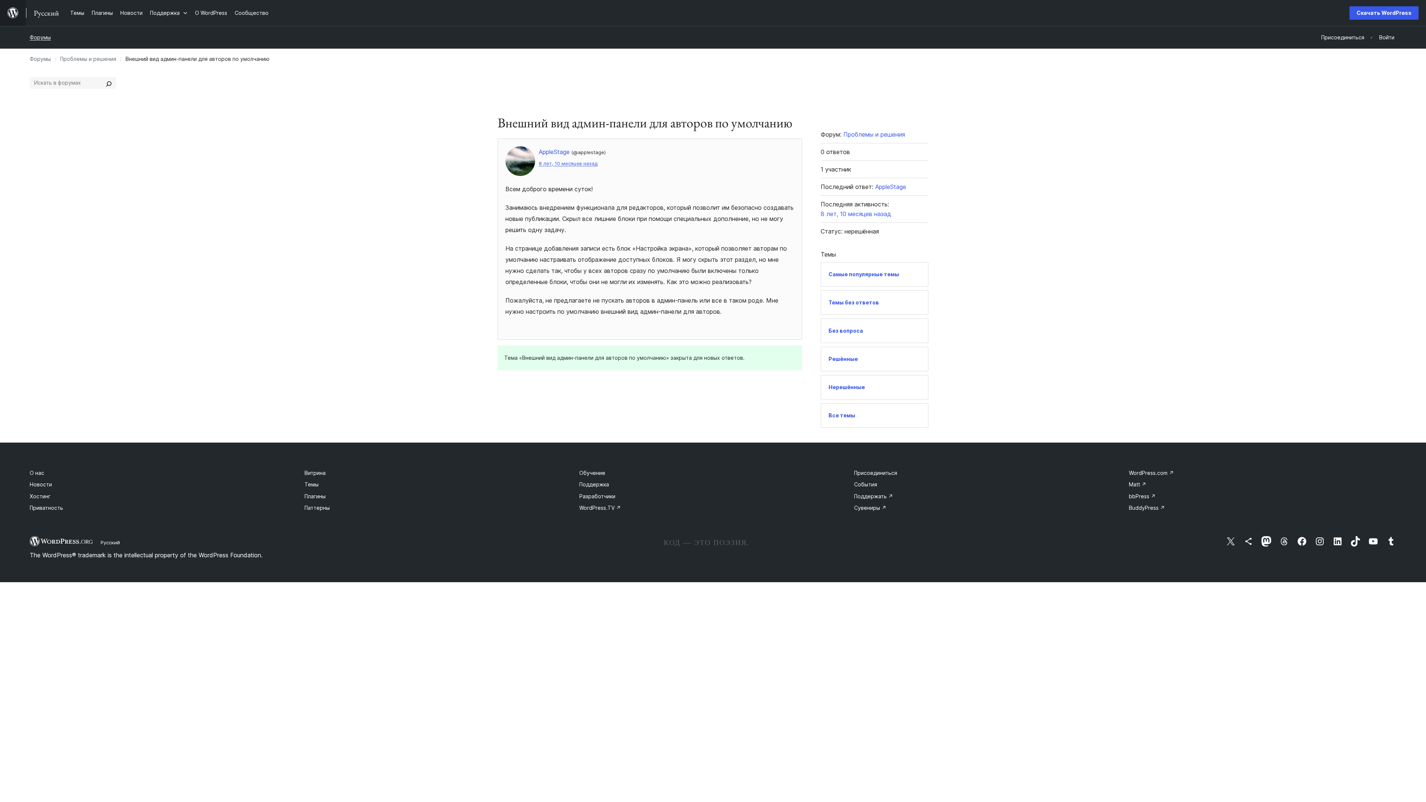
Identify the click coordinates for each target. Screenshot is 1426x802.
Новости (41, 484)
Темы (312, 484)
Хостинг (40, 496)
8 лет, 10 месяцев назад (568, 163)
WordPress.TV (600, 508)
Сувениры (870, 508)
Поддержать (873, 496)
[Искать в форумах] (109, 83)
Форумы (40, 37)
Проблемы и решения (88, 59)
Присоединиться (875, 473)
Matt (1137, 484)
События (865, 484)
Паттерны (317, 508)
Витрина (315, 473)
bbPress (1142, 496)
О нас (37, 473)
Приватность (46, 508)
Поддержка (594, 484)
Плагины (315, 496)
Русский (110, 542)
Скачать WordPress (1384, 13)
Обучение (592, 473)
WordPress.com (1151, 473)
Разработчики (597, 496)
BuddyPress (1147, 508)
